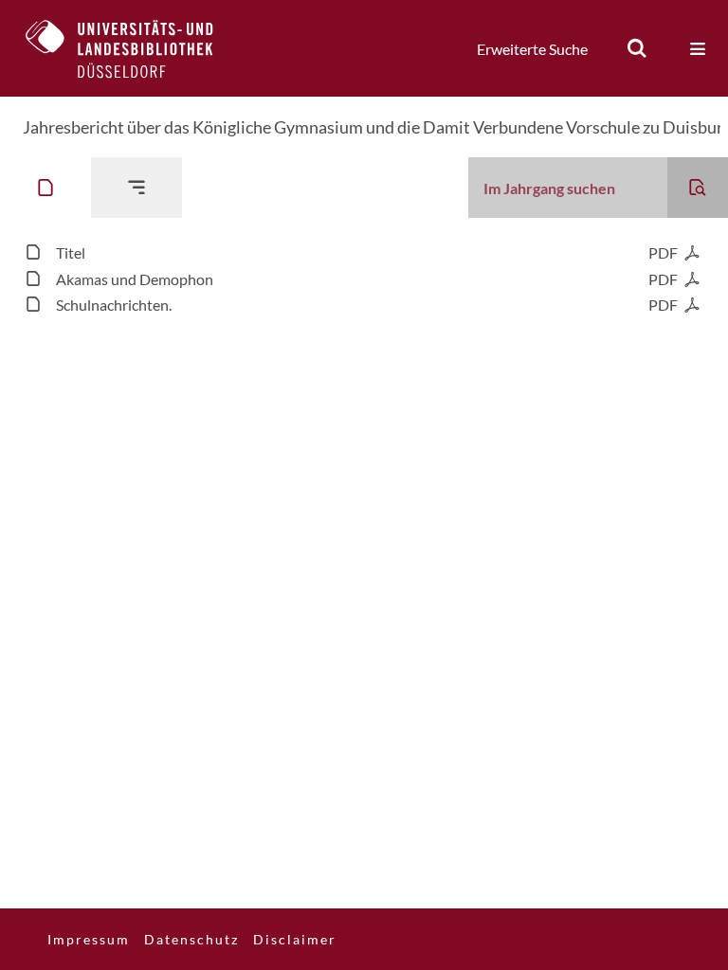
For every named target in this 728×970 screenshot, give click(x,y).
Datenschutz (191, 939)
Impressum (88, 939)
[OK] (637, 48)
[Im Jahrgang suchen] (697, 187)
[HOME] (134, 48)
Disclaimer (295, 939)
